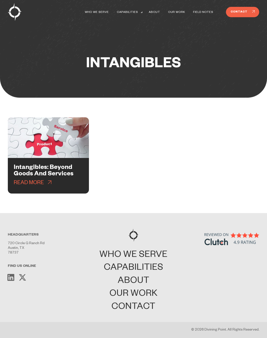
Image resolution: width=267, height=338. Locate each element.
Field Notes (203, 12)
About (154, 12)
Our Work (176, 12)
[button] (141, 12)
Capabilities (127, 12)
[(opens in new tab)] (231, 239)
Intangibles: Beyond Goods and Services (43, 171)
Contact (133, 308)
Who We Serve (97, 12)
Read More (29, 183)
